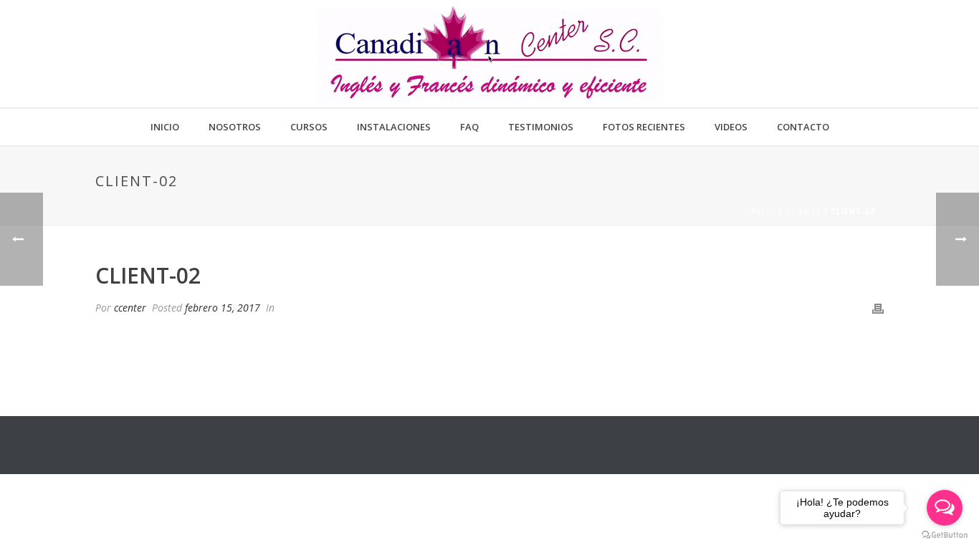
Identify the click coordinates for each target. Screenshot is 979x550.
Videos (731, 126)
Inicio (165, 126)
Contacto (803, 126)
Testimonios (540, 126)
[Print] (878, 307)
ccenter (130, 307)
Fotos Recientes (644, 126)
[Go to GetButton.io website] (945, 535)
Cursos (309, 126)
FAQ (469, 126)
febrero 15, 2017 (222, 307)
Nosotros (235, 126)
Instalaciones (394, 126)
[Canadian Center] (489, 53)
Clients (803, 211)
